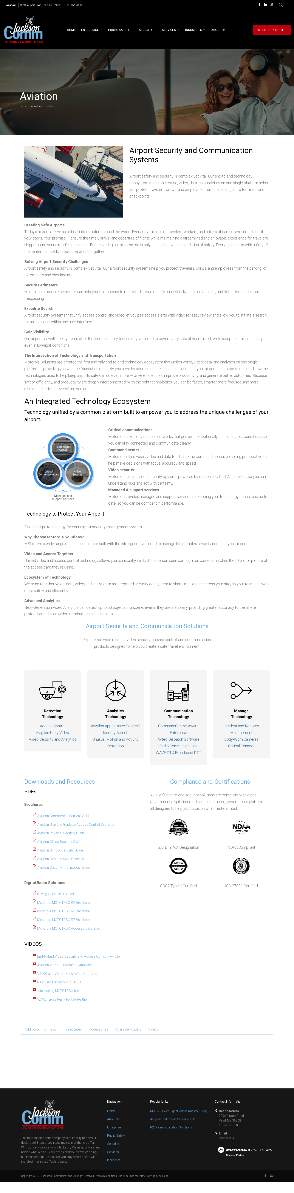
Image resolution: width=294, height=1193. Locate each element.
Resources (73, 1029)
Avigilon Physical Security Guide (61, 833)
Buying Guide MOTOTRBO (56, 894)
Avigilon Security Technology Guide (63, 867)
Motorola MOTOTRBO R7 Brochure (63, 920)
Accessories (98, 1029)
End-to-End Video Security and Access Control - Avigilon (79, 956)
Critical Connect (241, 746)
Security (146, 30)
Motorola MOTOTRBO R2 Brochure (63, 903)
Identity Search (115, 732)
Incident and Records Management (241, 729)
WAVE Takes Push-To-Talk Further (62, 999)
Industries (193, 30)
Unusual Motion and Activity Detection (115, 742)
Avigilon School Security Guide (60, 850)
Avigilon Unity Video (52, 732)
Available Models (128, 1029)
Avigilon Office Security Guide (59, 842)
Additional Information (41, 1029)
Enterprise (90, 30)
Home (71, 30)
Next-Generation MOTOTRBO (59, 982)
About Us (218, 30)
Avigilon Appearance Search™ (115, 726)
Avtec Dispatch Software (179, 739)
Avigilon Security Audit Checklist (61, 859)
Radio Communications (178, 746)
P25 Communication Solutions (171, 1127)
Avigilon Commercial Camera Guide (64, 816)
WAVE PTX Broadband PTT (178, 752)
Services (169, 30)
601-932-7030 (73, 5)
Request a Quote (271, 30)
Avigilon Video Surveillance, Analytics (65, 965)
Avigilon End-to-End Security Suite (172, 1119)
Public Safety (119, 30)
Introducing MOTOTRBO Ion (58, 991)
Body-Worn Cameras (241, 739)
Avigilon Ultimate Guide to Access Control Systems (75, 824)
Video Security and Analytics (52, 739)
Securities (114, 1143)
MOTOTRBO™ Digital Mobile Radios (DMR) (178, 1111)
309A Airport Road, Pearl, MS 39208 (40, 5)
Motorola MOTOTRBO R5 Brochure (63, 911)
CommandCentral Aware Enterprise (178, 729)
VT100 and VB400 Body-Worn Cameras (67, 974)
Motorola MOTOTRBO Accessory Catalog (68, 928)
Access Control (52, 726)
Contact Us (226, 1138)
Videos (153, 1029)
